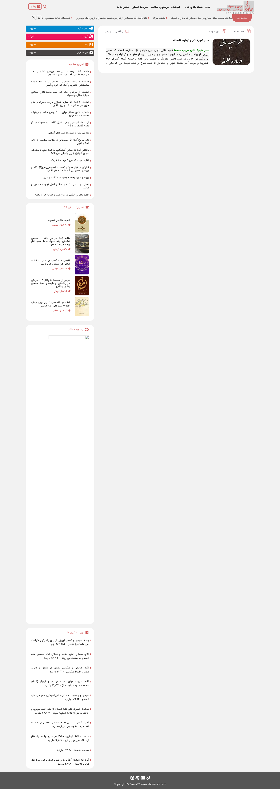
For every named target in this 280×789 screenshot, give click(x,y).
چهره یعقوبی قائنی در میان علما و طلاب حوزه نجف (62, 195)
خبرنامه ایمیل (58, 52)
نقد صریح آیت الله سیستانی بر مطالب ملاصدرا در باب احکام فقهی (60, 141)
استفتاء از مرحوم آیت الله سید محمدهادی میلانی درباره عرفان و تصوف (60, 93)
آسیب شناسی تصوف (59, 220)
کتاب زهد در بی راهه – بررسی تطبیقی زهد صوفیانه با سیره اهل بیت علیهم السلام (50, 241)
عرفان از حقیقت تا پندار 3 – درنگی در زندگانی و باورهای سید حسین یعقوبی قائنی (50, 283)
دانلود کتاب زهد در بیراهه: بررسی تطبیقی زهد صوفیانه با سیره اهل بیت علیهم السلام (60, 73)
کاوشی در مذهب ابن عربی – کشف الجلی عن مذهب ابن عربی (50, 262)
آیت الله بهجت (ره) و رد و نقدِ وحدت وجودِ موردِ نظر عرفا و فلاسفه (60, 762)
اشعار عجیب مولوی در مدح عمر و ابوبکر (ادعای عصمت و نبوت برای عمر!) (60, 683)
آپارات (58, 36)
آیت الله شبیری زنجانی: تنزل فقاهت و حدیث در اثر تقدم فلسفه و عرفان (60, 124)
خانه (207, 7)
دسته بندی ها (194, 7)
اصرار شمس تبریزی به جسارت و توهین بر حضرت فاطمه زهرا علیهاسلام (60, 725)
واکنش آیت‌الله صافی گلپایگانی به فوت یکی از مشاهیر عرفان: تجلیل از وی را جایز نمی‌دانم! (60, 151)
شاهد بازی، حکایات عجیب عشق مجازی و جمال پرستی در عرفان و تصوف (226, 18)
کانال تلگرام (58, 28)
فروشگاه (175, 7)
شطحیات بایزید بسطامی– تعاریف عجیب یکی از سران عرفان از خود (55, 18)
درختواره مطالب (160, 7)
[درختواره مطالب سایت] (69, 478)
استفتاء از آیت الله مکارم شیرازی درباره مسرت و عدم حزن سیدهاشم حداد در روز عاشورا (60, 103)
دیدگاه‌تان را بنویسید (114, 32)
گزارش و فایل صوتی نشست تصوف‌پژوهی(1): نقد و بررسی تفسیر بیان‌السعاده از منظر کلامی (60, 169)
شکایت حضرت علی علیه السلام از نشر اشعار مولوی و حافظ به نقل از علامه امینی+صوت (60, 711)
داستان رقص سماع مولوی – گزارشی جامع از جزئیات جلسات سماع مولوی (60, 114)
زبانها (33, 6)
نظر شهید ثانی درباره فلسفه (191, 40)
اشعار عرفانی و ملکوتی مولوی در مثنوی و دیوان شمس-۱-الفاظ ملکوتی (60, 670)
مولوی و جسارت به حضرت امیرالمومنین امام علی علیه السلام (60, 697)
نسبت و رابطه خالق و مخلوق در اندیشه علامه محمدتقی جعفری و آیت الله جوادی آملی (60, 83)
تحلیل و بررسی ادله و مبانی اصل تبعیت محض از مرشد (60, 186)
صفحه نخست (81, 750)
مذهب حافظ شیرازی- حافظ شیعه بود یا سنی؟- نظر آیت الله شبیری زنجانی (60, 738)
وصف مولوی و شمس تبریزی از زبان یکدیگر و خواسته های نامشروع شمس (60, 642)
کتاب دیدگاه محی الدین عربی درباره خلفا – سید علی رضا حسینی (50, 304)
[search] (47, 5)
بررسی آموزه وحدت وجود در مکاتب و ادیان (66, 177)
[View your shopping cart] (33, 18)
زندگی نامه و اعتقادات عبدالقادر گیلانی (68, 133)
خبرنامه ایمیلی (140, 7)
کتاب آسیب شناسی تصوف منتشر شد (69, 160)
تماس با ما (123, 7)
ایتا (58, 44)
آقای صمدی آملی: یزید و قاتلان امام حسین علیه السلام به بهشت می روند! (60, 656)
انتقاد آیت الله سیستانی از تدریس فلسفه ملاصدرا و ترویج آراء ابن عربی (130, 18)
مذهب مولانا (177, 18)
